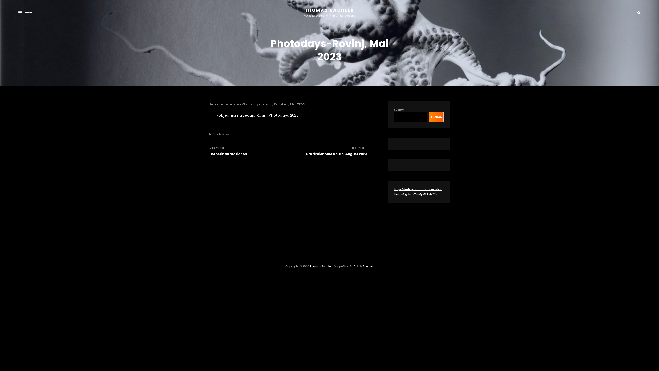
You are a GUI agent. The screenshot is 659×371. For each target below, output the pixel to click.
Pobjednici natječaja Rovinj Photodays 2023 (257, 115)
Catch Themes (364, 266)
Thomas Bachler (329, 10)
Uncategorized (221, 134)
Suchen (399, 110)
